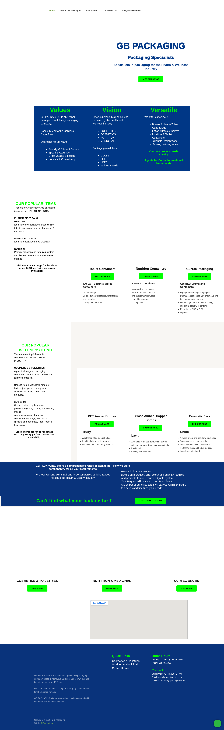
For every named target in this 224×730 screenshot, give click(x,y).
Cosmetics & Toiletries (126, 660)
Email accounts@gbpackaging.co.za (168, 680)
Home (52, 10)
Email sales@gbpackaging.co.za (167, 677)
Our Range (91, 10)
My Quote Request (131, 10)
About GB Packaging (70, 10)
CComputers (47, 723)
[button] (98, 10)
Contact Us (111, 10)
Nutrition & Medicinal (125, 664)
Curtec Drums (120, 668)
